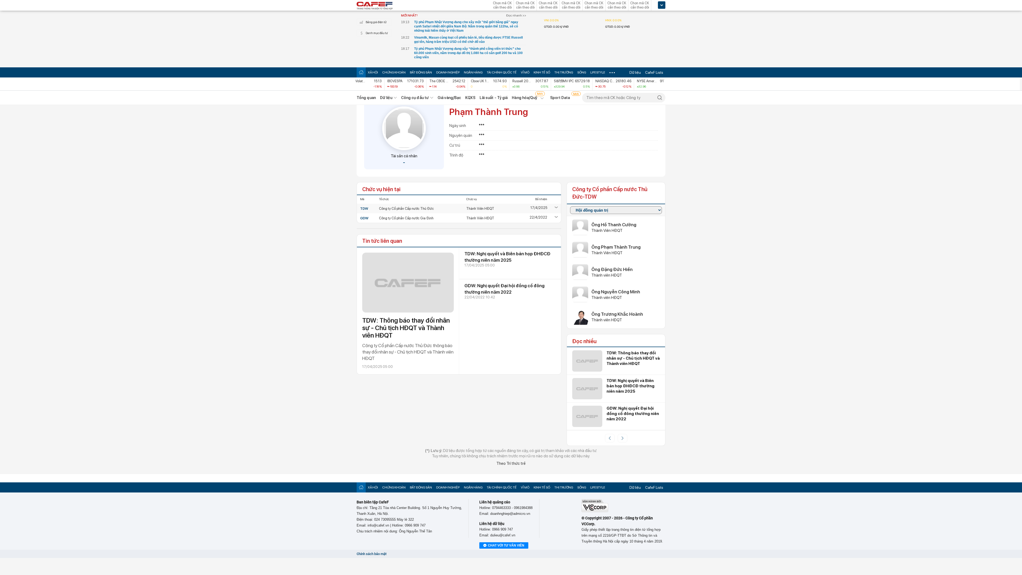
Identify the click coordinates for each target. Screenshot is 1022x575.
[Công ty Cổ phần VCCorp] (595, 511)
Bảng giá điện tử (376, 22)
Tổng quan (366, 98)
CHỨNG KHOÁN (394, 72)
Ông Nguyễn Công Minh (615, 291)
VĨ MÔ (525, 72)
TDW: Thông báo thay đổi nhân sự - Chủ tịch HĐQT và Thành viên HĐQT (406, 328)
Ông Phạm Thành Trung (616, 247)
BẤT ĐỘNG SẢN (421, 72)
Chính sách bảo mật (371, 554)
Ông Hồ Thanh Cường (613, 224)
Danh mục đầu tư (377, 33)
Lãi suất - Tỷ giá (494, 98)
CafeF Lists (654, 72)
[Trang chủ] (361, 72)
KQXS (470, 98)
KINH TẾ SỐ (542, 72)
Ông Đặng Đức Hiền (612, 269)
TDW (364, 209)
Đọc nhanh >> (516, 15)
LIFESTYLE (597, 72)
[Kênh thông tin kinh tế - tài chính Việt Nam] (375, 6)
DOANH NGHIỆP (448, 72)
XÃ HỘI (373, 72)
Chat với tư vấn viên (506, 545)
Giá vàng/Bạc (449, 98)
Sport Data (560, 98)
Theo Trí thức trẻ (511, 463)
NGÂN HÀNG (473, 72)
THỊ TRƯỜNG (563, 72)
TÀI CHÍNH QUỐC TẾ (502, 72)
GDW (364, 218)
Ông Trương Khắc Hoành (617, 314)
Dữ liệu (635, 72)
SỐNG (581, 72)
